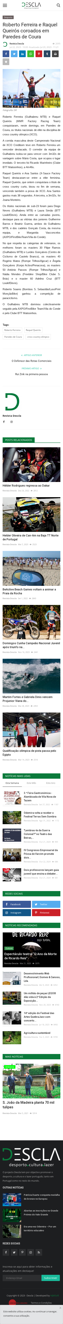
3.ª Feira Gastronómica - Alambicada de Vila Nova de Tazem (40, 797)
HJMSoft (54, 1295)
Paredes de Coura (13, 336)
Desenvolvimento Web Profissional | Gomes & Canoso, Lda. (42, 977)
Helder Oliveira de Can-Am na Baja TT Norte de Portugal (30, 537)
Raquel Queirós (33, 330)
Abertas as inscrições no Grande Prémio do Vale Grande (41, 1212)
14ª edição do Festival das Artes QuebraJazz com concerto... (39, 1017)
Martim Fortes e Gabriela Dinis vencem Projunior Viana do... (27, 699)
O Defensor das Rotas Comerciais (31, 361)
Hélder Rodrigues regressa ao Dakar (26, 485)
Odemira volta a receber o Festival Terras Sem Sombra (40, 814)
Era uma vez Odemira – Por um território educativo (40, 1228)
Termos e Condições (41, 1302)
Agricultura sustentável (37, 1033)
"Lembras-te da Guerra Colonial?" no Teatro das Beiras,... (38, 834)
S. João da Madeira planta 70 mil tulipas (28, 1104)
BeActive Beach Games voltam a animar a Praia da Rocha (29, 591)
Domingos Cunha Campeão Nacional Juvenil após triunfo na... (31, 645)
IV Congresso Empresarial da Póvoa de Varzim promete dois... (41, 854)
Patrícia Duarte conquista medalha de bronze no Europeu (42, 1197)
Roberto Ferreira (12, 330)
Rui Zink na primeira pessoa (31, 374)
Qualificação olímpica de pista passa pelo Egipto (29, 752)
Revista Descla (17, 43)
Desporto (8, 17)
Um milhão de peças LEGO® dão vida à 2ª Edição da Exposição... (40, 997)
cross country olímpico (38, 336)
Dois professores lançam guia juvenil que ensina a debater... (41, 872)
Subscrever (50, 1278)
